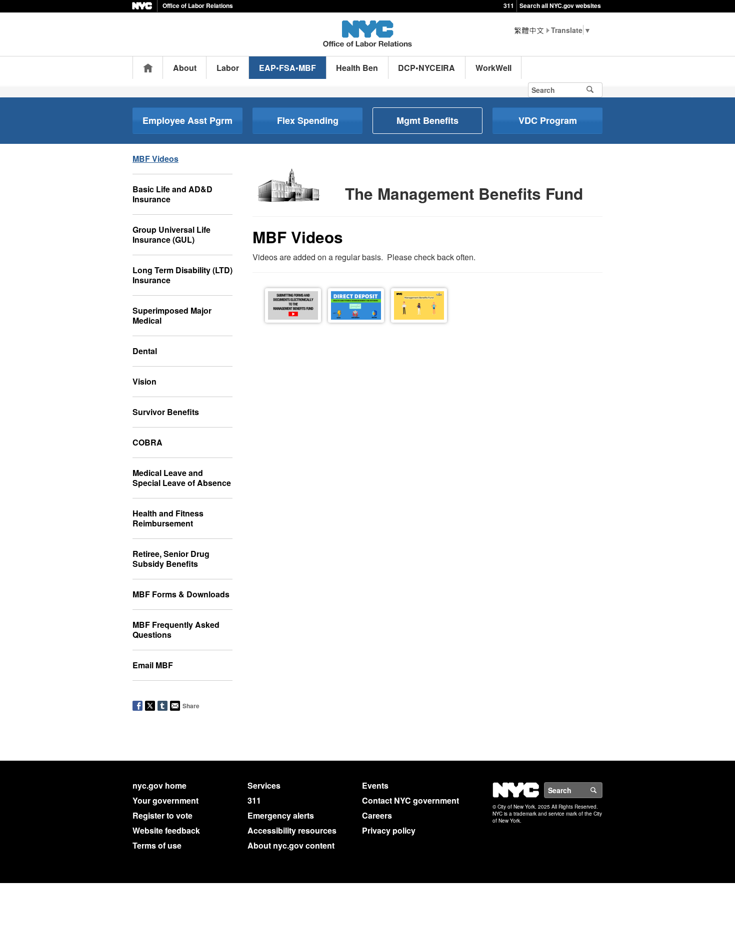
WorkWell (494, 67)
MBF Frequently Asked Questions (176, 629)
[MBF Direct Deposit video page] (356, 304)
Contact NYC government (410, 800)
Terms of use (157, 845)
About (184, 67)
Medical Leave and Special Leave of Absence (181, 477)
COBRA (147, 442)
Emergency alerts (281, 815)
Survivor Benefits (165, 412)
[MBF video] (419, 304)
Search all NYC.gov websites (560, 5)
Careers (377, 815)
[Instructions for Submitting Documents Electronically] (293, 304)
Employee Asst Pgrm (187, 120)
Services (264, 785)
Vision (144, 381)
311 (509, 5)
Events (375, 785)
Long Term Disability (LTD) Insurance (182, 275)
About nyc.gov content (291, 845)
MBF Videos (155, 158)
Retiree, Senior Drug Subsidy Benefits (171, 558)
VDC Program (547, 120)
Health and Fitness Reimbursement (168, 518)
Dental (144, 351)
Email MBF (152, 665)
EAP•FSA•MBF (287, 67)
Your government (165, 800)
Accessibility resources (292, 830)
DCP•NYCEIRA (426, 67)
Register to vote (162, 815)
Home (148, 67)
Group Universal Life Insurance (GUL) (171, 234)
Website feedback (166, 830)
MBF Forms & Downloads (181, 594)
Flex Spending (307, 120)
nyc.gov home (159, 785)
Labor (227, 67)
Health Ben (357, 67)
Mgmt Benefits (427, 120)
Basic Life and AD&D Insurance (172, 194)
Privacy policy (389, 830)
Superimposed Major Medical (172, 315)
